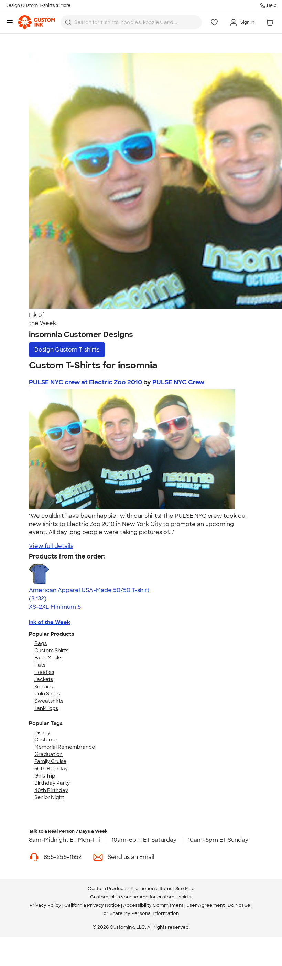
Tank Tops (46, 708)
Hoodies (44, 672)
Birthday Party (52, 783)
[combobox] (131, 22)
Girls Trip (44, 776)
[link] (36, 22)
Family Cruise (50, 761)
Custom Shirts (51, 650)
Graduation (48, 754)
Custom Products (108, 889)
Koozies (43, 686)
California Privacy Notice (92, 905)
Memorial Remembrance (64, 747)
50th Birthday (51, 769)
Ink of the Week (49, 622)
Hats (39, 665)
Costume (45, 740)
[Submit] (68, 22)
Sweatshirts (48, 701)
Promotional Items (151, 889)
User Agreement (205, 905)
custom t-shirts (174, 897)
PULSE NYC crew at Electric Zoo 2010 (85, 382)
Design (66, 349)
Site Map (185, 889)
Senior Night (49, 797)
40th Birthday (51, 790)
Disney (42, 732)
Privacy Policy (45, 905)
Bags (40, 643)
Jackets (43, 679)
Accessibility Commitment (153, 905)
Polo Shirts (47, 694)
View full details (51, 546)
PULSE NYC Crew (178, 382)
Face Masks (48, 658)
